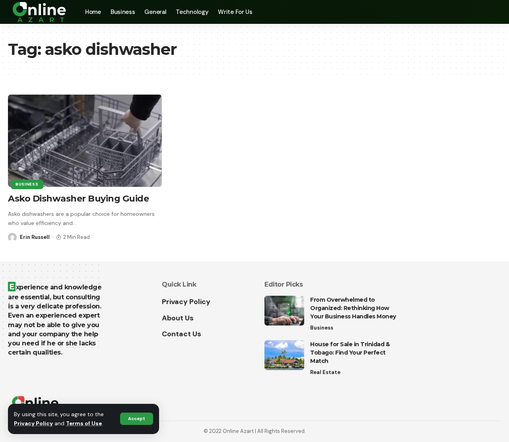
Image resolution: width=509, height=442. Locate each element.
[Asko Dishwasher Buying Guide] (85, 141)
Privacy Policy (33, 423)
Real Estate (325, 372)
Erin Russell (35, 237)
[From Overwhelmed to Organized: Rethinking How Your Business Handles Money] (284, 311)
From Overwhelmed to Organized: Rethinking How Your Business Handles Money (353, 308)
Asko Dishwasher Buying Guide (78, 198)
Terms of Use (84, 423)
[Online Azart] (40, 11)
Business (27, 184)
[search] (495, 12)
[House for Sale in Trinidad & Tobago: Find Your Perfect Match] (284, 355)
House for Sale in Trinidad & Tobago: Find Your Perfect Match (350, 352)
